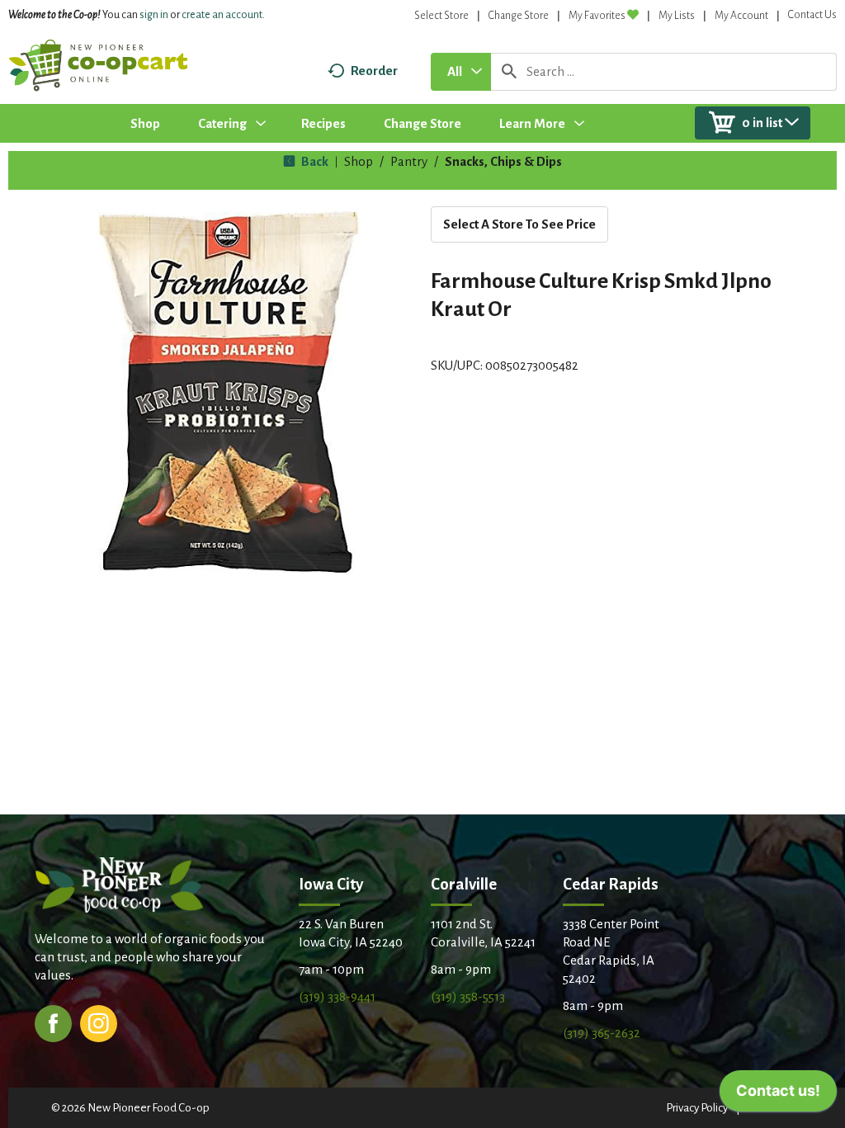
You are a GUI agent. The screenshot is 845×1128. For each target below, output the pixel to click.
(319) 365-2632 (601, 1033)
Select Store (441, 15)
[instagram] (98, 1022)
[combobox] (461, 72)
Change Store (519, 15)
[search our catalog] (509, 72)
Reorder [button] (374, 71)
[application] (778, 1095)
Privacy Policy (697, 1108)
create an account (222, 15)
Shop (358, 161)
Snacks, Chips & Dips (503, 161)
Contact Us (812, 15)
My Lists (677, 15)
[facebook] (53, 1022)
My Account (741, 15)
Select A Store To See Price (519, 224)
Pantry (408, 161)
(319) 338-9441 (337, 996)
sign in (153, 15)
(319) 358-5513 (468, 996)
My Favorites (597, 15)
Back (313, 161)
